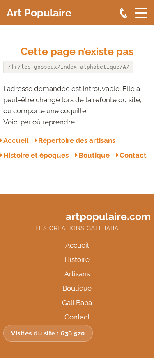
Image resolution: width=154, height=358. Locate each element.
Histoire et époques (36, 155)
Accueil (15, 140)
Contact (133, 155)
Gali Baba (77, 302)
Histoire (77, 259)
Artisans (77, 274)
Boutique (94, 155)
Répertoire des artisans (76, 140)
